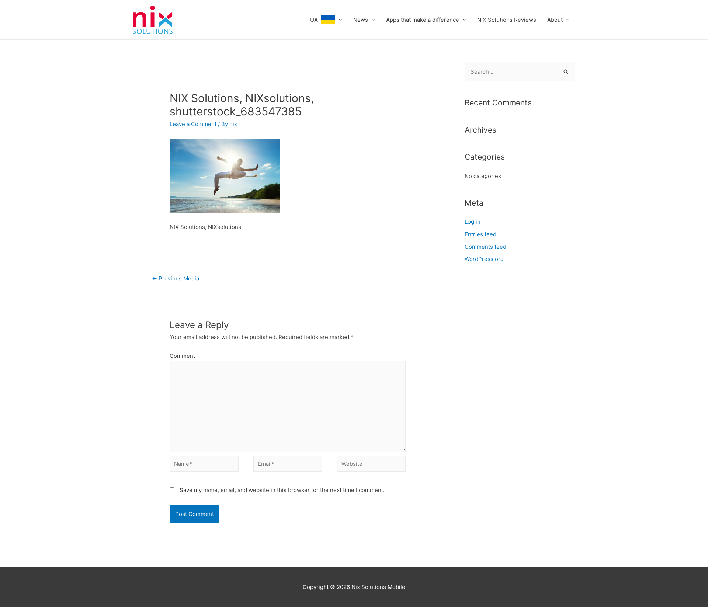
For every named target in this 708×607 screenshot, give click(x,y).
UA (315, 19)
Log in (472, 221)
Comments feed (485, 246)
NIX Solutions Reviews (506, 19)
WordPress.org (484, 258)
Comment (182, 355)
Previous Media (175, 278)
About (555, 19)
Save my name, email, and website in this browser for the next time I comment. (282, 489)
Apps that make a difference (422, 19)
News (360, 19)
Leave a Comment (193, 124)
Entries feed (480, 234)
